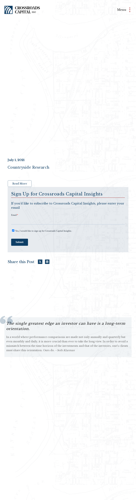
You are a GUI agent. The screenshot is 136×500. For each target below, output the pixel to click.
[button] (122, 9)
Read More (19, 183)
